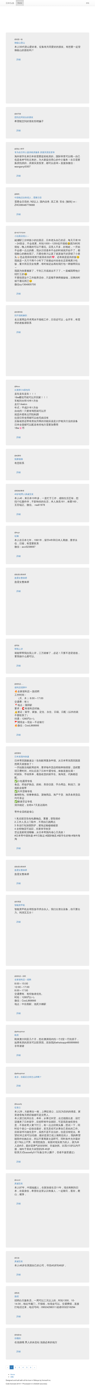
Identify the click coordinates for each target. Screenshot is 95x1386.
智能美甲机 (19, 904)
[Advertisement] (47, 16)
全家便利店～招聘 (22, 979)
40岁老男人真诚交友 (23, 493)
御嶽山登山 (19, 42)
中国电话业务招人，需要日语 (28, 197)
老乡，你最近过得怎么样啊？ (28, 1076)
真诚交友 (18, 1183)
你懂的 (17, 1338)
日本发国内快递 (21, 756)
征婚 (16, 535)
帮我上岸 (18, 648)
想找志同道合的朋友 (23, 117)
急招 (16, 1296)
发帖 (88, 3)
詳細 (18, 59)
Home (20, 3)
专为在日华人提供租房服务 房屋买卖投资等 (34, 152)
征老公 (17, 1107)
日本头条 (10, 2)
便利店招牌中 (20, 687)
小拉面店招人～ (21, 235)
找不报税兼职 (20, 315)
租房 (16, 1034)
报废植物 (18, 458)
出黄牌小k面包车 (22, 389)
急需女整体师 (20, 577)
